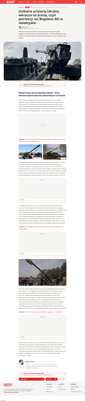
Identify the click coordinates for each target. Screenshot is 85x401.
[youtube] (21, 368)
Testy (27, 1)
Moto (35, 1)
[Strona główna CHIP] (10, 2)
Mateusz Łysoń (29, 362)
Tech (21, 1)
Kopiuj (63, 379)
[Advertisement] (42, 190)
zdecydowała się (32, 173)
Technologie (49, 386)
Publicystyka (51, 1)
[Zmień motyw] (77, 2)
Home (21, 7)
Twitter (49, 379)
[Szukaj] (80, 2)
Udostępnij (23, 379)
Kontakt (73, 389)
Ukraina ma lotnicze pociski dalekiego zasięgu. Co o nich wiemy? (44, 312)
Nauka (42, 1)
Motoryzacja (49, 391)
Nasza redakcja (75, 386)
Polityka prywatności (76, 391)
